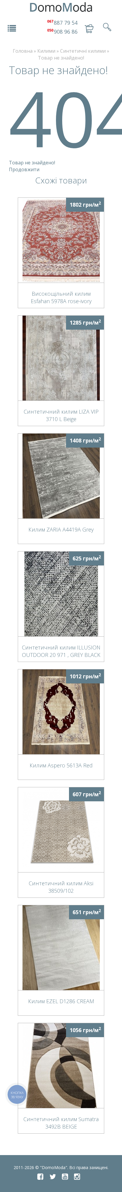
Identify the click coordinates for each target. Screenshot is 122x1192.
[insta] (77, 1176)
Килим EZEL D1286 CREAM (61, 1001)
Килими (46, 51)
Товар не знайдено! (61, 57)
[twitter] (52, 1176)
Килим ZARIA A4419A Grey (61, 529)
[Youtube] (65, 1176)
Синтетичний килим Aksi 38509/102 (61, 887)
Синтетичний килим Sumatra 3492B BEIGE (61, 1122)
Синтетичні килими (83, 51)
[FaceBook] (40, 1176)
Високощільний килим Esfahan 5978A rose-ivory (61, 297)
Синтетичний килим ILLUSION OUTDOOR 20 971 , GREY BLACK (61, 651)
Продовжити (24, 169)
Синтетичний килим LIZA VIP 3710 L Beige (61, 415)
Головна (23, 51)
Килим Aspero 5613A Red (61, 765)
